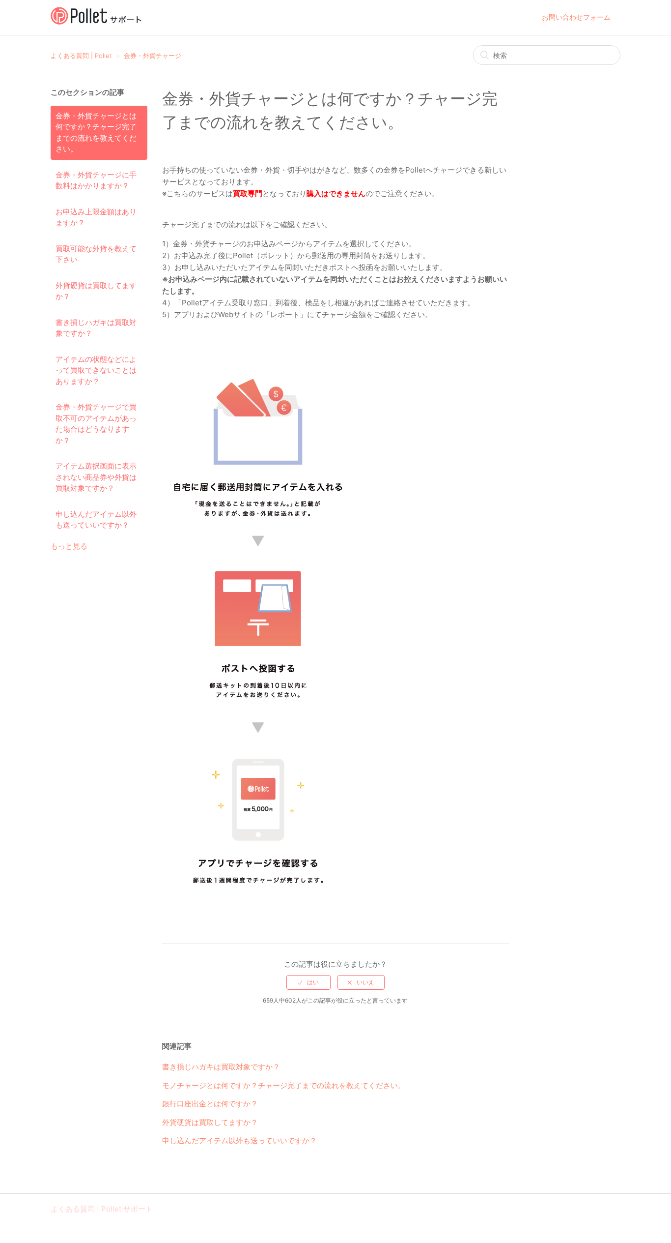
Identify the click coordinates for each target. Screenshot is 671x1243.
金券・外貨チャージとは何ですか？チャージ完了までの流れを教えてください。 (96, 132)
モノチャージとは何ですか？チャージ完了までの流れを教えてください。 (283, 1085)
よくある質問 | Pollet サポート (102, 1208)
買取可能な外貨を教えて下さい (96, 254)
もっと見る (69, 546)
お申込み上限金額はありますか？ (96, 217)
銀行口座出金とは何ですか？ (210, 1103)
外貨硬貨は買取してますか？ (96, 291)
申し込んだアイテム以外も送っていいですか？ (96, 519)
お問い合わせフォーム (576, 17)
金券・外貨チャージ (152, 55)
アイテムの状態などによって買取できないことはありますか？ (96, 370)
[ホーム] (96, 22)
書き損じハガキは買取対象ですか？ (96, 328)
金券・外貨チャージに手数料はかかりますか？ (96, 180)
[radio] (308, 982)
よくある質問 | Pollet (81, 55)
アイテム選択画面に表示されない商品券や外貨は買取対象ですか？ (96, 477)
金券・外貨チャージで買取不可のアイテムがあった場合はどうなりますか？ (96, 423)
